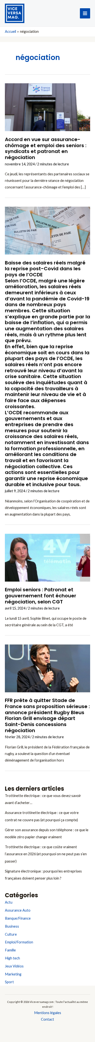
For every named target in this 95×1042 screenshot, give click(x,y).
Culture (11, 934)
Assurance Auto (17, 910)
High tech (12, 958)
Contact (47, 1019)
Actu (8, 902)
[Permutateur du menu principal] (85, 13)
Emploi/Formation (19, 942)
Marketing (13, 974)
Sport (9, 982)
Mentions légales (47, 1013)
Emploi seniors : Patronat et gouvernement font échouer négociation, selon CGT (40, 595)
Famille (10, 950)
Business (12, 926)
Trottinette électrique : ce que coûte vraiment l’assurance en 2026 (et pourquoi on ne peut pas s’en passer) (46, 854)
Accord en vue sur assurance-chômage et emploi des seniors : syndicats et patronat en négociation (45, 148)
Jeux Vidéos (14, 966)
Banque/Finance (18, 918)
